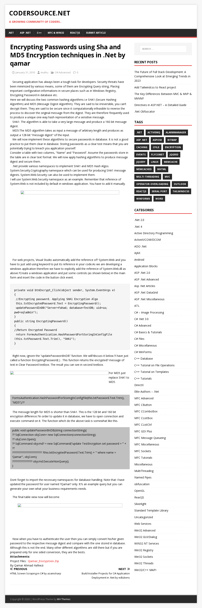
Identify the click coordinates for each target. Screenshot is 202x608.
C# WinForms (143, 352)
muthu (44, 72)
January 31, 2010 (25, 72)
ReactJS (75, 32)
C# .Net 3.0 (141, 319)
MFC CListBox (143, 418)
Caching (141, 147)
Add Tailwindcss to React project (155, 87)
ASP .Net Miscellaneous (149, 299)
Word (159, 198)
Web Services (142, 524)
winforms (143, 198)
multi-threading (147, 176)
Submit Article (96, 32)
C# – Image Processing (149, 312)
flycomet (157, 154)
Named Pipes (143, 477)
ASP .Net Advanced (146, 279)
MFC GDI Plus (143, 431)
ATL (136, 306)
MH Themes (63, 599)
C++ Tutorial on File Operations (154, 365)
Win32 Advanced (144, 530)
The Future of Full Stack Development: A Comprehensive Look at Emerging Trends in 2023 (162, 76)
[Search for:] (163, 48)
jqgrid (174, 154)
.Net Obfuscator (144, 111)
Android (139, 259)
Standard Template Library (151, 510)
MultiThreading (143, 471)
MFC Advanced (143, 398)
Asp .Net (25, 32)
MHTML (161, 169)
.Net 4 (138, 226)
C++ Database (143, 358)
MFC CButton (143, 405)
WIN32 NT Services (146, 543)
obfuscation (142, 484)
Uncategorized (143, 517)
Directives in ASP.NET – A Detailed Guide (160, 105)
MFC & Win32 (56, 32)
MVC (167, 176)
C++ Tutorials (143, 378)
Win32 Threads (143, 563)
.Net (11, 32)
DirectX (139, 385)
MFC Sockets (142, 451)
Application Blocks (146, 266)
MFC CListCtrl (143, 424)
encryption (173, 147)
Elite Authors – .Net (146, 391)
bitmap (172, 140)
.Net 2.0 (139, 220)
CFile (156, 147)
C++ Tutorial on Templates (151, 372)
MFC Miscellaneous (146, 444)
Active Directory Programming (153, 233)
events (141, 154)
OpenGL (139, 490)
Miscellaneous (143, 464)
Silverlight (140, 504)
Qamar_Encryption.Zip (43, 561)
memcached (144, 169)
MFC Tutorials (143, 457)
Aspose (157, 140)
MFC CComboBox (145, 411)
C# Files (139, 339)
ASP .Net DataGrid (146, 292)
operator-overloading (152, 184)
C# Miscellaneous (145, 345)
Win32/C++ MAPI (145, 570)
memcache (171, 162)
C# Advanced (63, 72)
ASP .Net (141, 140)
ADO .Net (140, 246)
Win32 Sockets (143, 557)
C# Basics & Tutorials (148, 332)
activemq (154, 132)
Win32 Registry (143, 550)
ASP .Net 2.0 (142, 273)
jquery (140, 162)
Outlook (180, 184)
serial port (159, 191)
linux (154, 162)
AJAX (137, 253)
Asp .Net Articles (144, 286)
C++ (39, 32)
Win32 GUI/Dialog (145, 537)
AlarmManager (176, 132)
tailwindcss (181, 191)
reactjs (141, 191)
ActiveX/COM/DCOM (147, 239)
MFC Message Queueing (150, 438)
